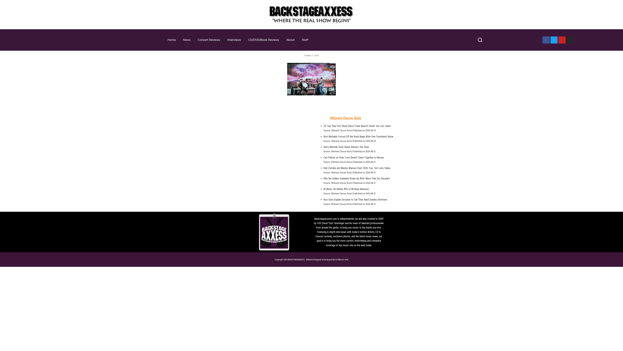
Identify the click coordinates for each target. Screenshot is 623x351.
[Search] (480, 41)
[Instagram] (570, 40)
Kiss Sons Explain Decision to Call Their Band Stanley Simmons (355, 199)
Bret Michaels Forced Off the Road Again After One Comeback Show (358, 136)
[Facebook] (546, 40)
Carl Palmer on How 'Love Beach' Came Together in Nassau (354, 157)
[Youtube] (562, 40)
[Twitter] (554, 40)
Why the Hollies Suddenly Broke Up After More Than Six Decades (357, 178)
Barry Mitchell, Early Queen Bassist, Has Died (346, 147)
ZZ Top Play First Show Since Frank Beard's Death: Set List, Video (357, 126)
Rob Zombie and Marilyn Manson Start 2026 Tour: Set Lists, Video (357, 168)
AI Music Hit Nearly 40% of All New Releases (346, 189)
